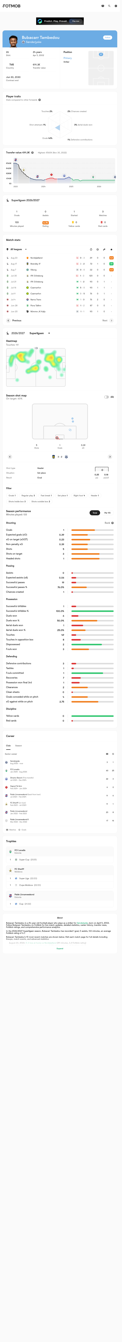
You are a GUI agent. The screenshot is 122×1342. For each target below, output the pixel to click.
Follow (107, 38)
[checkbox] (106, 397)
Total (95, 513)
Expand (60, 948)
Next (105, 320)
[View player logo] (13, 41)
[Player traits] (39, 100)
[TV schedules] (102, 5)
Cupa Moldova (26, 885)
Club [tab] (8, 745)
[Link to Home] (11, 5)
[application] (63, 173)
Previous (16, 320)
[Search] (109, 5)
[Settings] (115, 5)
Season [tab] (18, 745)
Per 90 (107, 513)
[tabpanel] (60, 788)
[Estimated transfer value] (32, 152)
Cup (21, 904)
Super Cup (24, 859)
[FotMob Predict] (60, 21)
